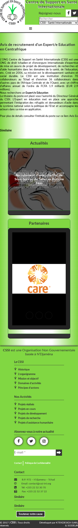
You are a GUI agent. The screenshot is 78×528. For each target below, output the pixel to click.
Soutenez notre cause (30, 514)
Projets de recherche (29, 418)
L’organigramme (26, 374)
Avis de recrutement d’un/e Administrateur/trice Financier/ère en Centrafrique (32, 179)
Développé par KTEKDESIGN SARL (58, 522)
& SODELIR (71, 525)
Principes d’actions (28, 388)
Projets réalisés (26, 404)
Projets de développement (32, 413)
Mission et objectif (28, 378)
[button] (29, 315)
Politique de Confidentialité (37, 463)
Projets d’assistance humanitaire (35, 422)
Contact (18, 463)
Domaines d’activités (29, 383)
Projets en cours (27, 409)
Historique (24, 369)
